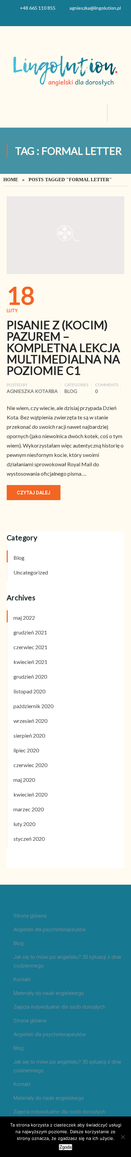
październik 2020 (33, 706)
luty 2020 (24, 824)
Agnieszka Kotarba (32, 391)
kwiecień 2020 (30, 794)
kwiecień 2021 (30, 662)
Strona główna (29, 916)
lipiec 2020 (26, 750)
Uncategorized (30, 572)
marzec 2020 (28, 809)
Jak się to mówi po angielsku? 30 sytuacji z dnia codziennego (67, 961)
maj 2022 (24, 617)
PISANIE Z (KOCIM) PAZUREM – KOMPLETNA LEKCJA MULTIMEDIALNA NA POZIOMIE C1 (63, 347)
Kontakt (22, 979)
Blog (70, 391)
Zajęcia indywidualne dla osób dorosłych (59, 1007)
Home (10, 179)
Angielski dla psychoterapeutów (49, 930)
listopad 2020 (29, 691)
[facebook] (65, 18)
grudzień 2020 (30, 676)
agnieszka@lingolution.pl (95, 8)
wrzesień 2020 (30, 721)
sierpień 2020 (29, 735)
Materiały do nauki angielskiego (48, 993)
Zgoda (65, 1147)
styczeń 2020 (29, 838)
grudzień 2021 (30, 632)
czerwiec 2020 (30, 765)
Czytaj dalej (33, 492)
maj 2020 (24, 779)
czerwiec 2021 (30, 647)
